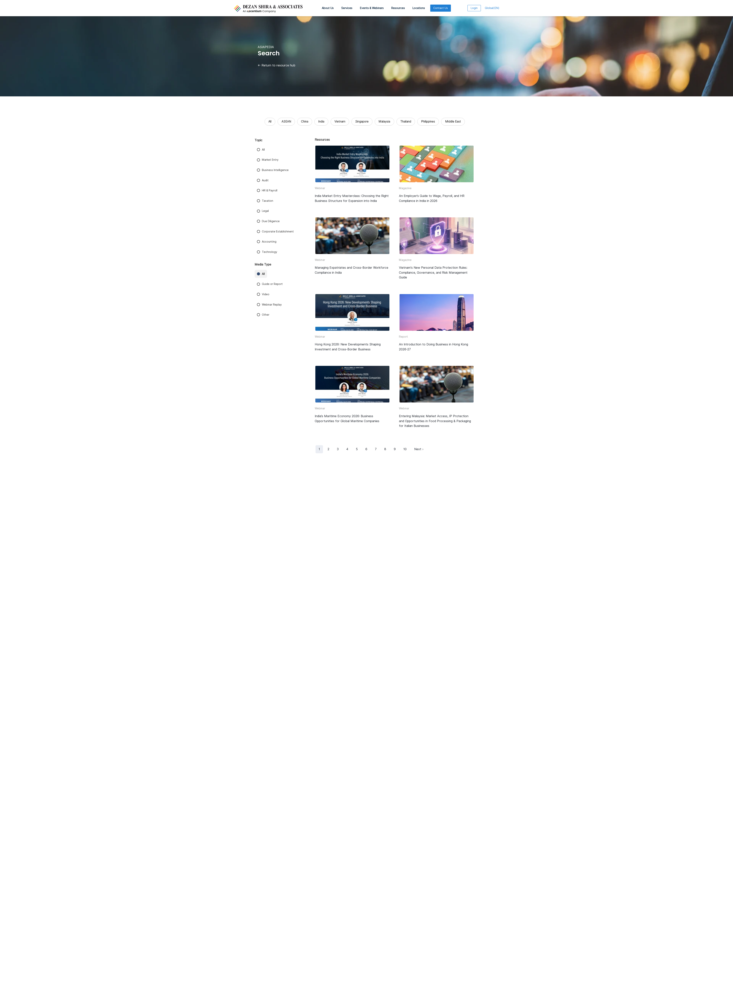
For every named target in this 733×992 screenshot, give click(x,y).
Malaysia (384, 121)
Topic (258, 140)
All (269, 121)
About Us (328, 8)
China (304, 121)
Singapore (362, 121)
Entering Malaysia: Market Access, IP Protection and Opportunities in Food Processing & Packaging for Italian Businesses (435, 421)
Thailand (405, 121)
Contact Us (440, 8)
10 (405, 449)
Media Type (263, 264)
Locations (419, 8)
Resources (398, 8)
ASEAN (286, 121)
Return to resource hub (276, 65)
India (321, 121)
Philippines (428, 121)
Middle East (453, 121)
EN (492, 8)
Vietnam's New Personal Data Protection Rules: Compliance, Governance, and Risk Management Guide (433, 272)
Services (346, 8)
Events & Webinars (372, 8)
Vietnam (339, 121)
